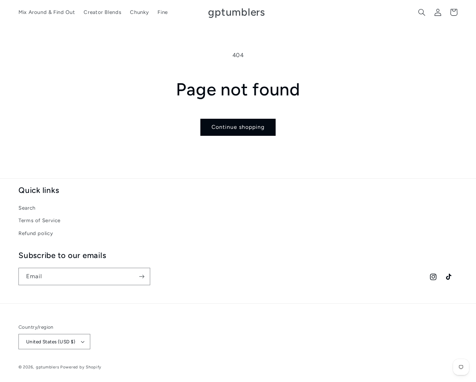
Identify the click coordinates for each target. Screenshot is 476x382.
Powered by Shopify (80, 367)
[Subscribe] (142, 276)
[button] (422, 12)
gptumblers (48, 367)
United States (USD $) (51, 341)
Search (27, 208)
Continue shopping (238, 127)
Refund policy (35, 233)
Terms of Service (39, 220)
